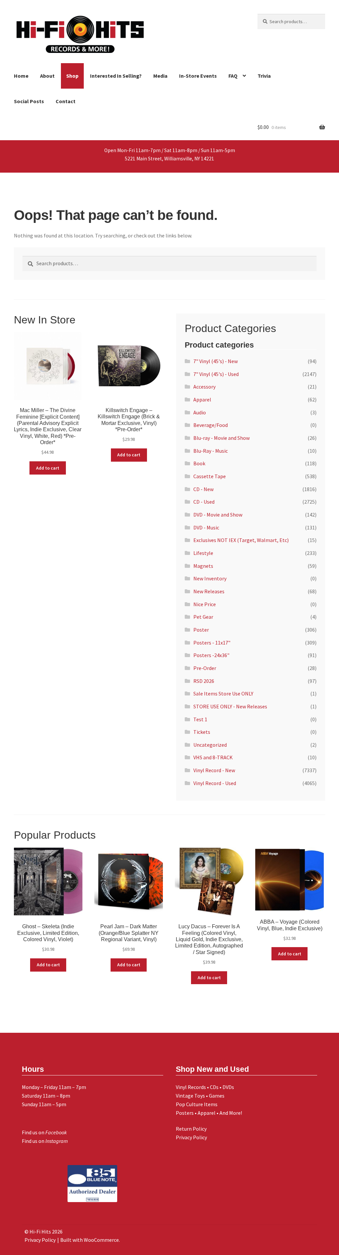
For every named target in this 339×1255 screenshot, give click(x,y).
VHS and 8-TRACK (213, 757)
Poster (201, 629)
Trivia (264, 75)
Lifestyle (203, 553)
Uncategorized (210, 744)
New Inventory (209, 578)
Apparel (202, 399)
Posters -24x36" (211, 655)
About (47, 75)
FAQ (232, 75)
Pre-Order (204, 668)
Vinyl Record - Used (214, 783)
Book (199, 463)
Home (21, 75)
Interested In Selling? (116, 75)
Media (160, 75)
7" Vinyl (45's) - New (215, 361)
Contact (65, 101)
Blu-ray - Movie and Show (221, 438)
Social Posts (29, 101)
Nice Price (204, 604)
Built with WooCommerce (89, 1239)
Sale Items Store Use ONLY (223, 693)
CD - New (203, 489)
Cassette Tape (209, 476)
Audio (199, 412)
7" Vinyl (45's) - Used (216, 374)
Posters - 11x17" (211, 642)
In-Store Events (198, 75)
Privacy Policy (191, 1137)
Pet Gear (203, 616)
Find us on (44, 1132)
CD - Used (204, 501)
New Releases (208, 591)
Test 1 (200, 719)
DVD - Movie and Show (217, 514)
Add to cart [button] (47, 468)
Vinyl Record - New (214, 770)
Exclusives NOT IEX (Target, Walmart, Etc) (241, 540)
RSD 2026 (203, 681)
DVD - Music (206, 527)
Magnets (203, 566)
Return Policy (191, 1128)
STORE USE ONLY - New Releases (230, 706)
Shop (72, 75)
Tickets (201, 732)
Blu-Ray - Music (210, 450)
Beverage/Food (210, 425)
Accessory (204, 386)
